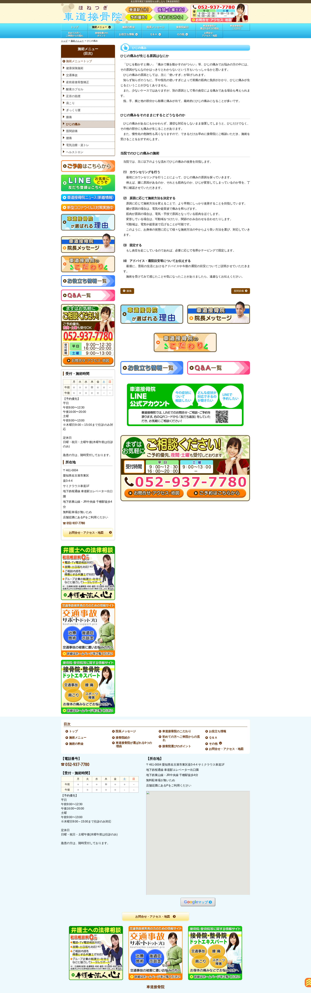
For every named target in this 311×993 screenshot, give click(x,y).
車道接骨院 (155, 987)
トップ (74, 27)
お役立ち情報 (217, 731)
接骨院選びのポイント (177, 746)
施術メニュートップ (79, 61)
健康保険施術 (74, 68)
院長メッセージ (126, 731)
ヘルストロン (74, 152)
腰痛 (69, 138)
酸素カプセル (74, 89)
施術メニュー (77, 41)
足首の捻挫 (73, 96)
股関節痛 (239, 291)
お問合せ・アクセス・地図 (86, 532)
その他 (213, 743)
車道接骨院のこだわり (177, 731)
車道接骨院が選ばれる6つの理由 (134, 744)
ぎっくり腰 (73, 110)
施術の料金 (76, 743)
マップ (196, 902)
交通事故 (72, 75)
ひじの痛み (73, 124)
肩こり (70, 103)
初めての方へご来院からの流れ (181, 738)
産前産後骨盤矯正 (77, 82)
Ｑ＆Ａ (213, 737)
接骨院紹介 (123, 737)
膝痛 (129, 291)
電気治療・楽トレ (77, 145)
